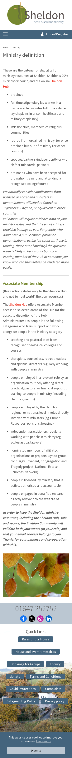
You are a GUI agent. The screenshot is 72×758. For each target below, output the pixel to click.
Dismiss (36, 750)
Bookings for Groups (25, 664)
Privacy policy (54, 701)
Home (5, 47)
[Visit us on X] (32, 618)
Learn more (43, 741)
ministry (16, 47)
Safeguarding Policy (21, 701)
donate (15, 676)
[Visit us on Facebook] (23, 618)
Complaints (53, 689)
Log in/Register (57, 34)
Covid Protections (23, 689)
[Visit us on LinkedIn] (49, 618)
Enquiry (55, 664)
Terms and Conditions (45, 676)
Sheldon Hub (18, 304)
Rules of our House (35, 639)
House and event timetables (35, 651)
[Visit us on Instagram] (40, 618)
